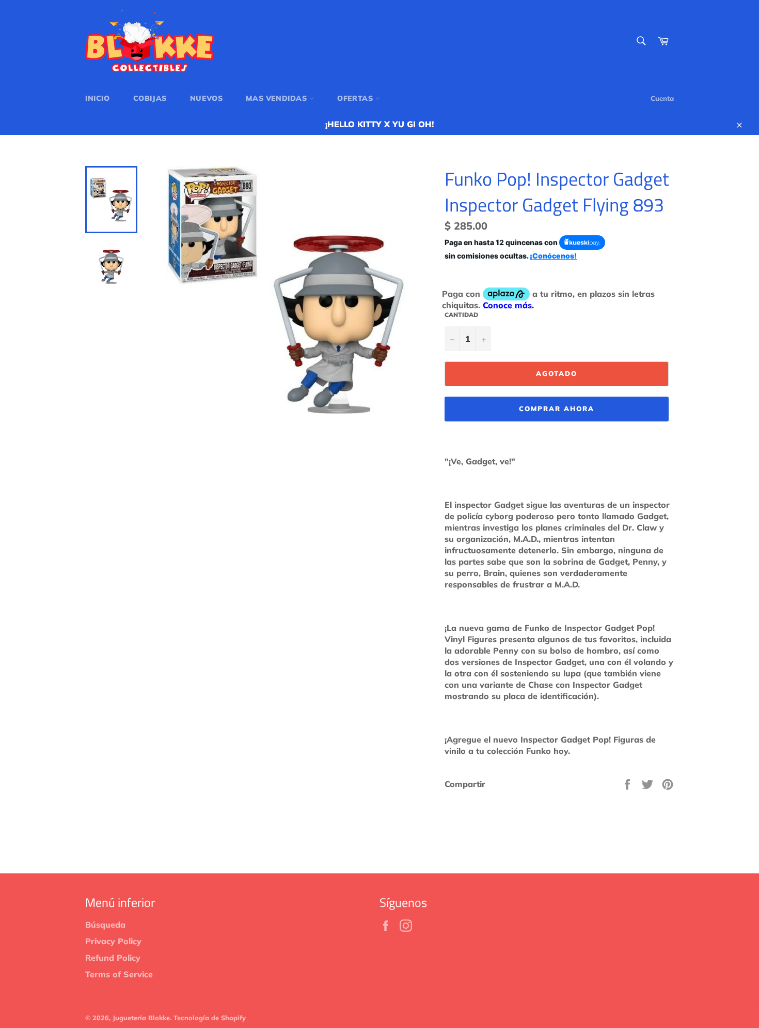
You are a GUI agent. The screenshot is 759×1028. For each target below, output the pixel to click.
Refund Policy (112, 958)
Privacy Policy (113, 941)
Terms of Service (119, 974)
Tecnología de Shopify (209, 1018)
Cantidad (461, 315)
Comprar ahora (556, 408)
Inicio (97, 98)
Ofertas (356, 98)
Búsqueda (105, 924)
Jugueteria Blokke (141, 1018)
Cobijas (150, 98)
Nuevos (206, 98)
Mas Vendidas (277, 98)
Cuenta (662, 98)
